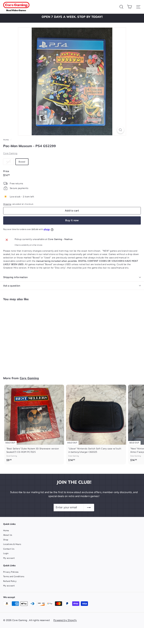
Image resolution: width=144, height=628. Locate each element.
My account (9, 558)
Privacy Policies (11, 572)
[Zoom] (120, 129)
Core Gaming (10, 153)
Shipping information (15, 277)
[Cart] (129, 6)
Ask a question (11, 285)
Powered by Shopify (65, 620)
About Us (7, 535)
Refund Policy (9, 581)
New (10, 162)
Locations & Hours (12, 544)
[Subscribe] (89, 507)
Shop (5, 540)
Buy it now (72, 220)
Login (6, 553)
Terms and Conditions (13, 576)
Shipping (7, 204)
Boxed (22, 161)
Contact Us (8, 549)
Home (6, 139)
